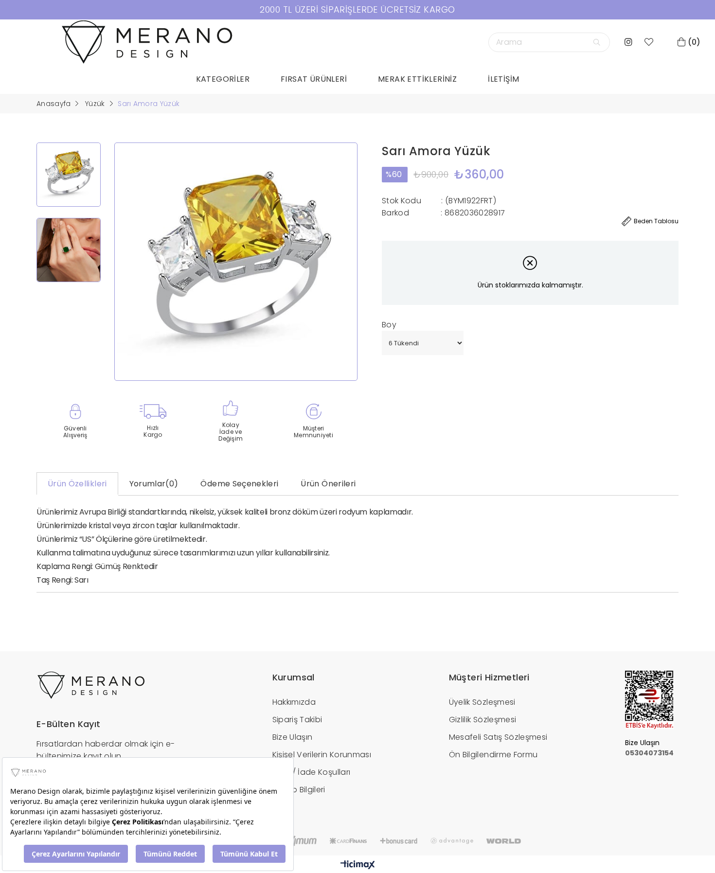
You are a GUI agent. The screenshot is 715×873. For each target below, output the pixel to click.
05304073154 (649, 753)
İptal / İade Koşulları (311, 772)
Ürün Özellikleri (77, 483)
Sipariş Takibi (297, 719)
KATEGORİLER (223, 79)
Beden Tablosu (656, 221)
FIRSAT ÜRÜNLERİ (314, 79)
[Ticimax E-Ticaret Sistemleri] (357, 865)
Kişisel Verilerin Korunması (321, 754)
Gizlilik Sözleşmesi (483, 719)
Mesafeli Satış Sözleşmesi (498, 737)
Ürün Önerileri (328, 483)
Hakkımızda (294, 702)
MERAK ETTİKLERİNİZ (417, 79)
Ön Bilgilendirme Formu (493, 754)
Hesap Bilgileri (298, 789)
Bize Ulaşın (292, 737)
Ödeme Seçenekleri (239, 483)
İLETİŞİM (503, 79)
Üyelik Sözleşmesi (482, 702)
